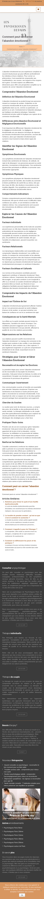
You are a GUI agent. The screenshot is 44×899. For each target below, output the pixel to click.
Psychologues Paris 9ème (13, 828)
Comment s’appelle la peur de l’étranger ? (21, 529)
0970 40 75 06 (30, 1)
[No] (41, 891)
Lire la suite (21, 625)
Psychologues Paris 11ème (13, 835)
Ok (22, 895)
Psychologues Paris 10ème (13, 831)
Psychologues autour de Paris (14, 846)
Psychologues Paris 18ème (13, 839)
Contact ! (21, 752)
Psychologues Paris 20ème (13, 842)
